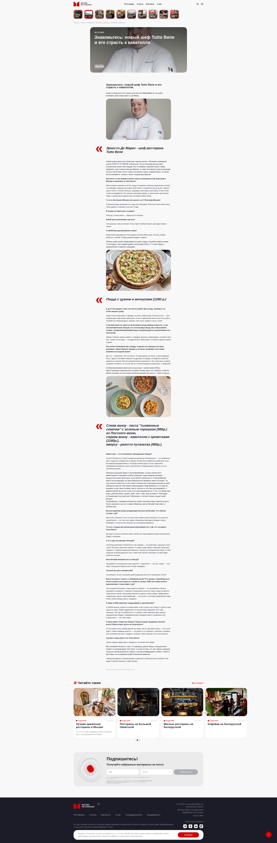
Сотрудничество (134, 815)
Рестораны (129, 4)
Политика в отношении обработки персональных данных (189, 805)
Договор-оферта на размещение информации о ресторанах (190, 811)
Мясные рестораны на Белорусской (178, 726)
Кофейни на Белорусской (224, 724)
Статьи (140, 4)
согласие (116, 777)
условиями (120, 833)
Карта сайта (198, 815)
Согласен (188, 835)
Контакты (150, 4)
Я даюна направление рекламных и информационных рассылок (130, 778)
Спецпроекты (153, 815)
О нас (159, 4)
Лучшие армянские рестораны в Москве (89, 726)
